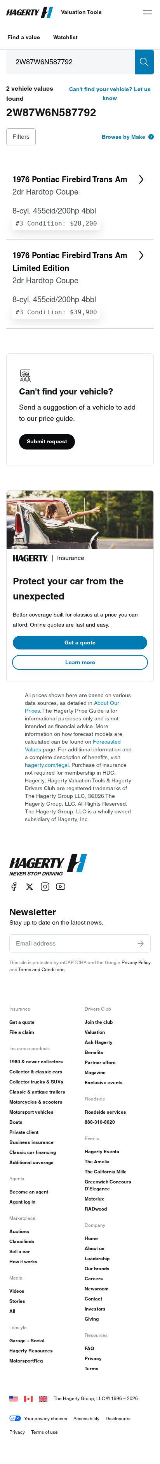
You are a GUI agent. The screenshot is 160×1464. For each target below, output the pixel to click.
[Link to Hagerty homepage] (48, 865)
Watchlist (65, 37)
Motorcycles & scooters (36, 1101)
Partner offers (100, 1062)
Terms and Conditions (41, 969)
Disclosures (118, 1418)
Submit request (47, 441)
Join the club (99, 1022)
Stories (17, 1301)
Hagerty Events (102, 1151)
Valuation (95, 1032)
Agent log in (22, 1201)
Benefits (94, 1052)
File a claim (21, 1032)
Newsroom (97, 1288)
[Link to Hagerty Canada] (28, 1398)
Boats (16, 1122)
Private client (23, 1132)
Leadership (97, 1258)
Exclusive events (104, 1082)
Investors (95, 1308)
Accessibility (86, 1418)
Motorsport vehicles (31, 1111)
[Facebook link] (14, 887)
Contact (93, 1298)
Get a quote (80, 642)
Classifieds (21, 1241)
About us (94, 1248)
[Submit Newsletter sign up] (140, 944)
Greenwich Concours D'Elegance (108, 1185)
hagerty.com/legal (47, 765)
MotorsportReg (26, 1360)
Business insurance (31, 1142)
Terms (92, 1368)
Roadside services (105, 1111)
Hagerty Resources (31, 1350)
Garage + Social (26, 1340)
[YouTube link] (60, 887)
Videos (16, 1290)
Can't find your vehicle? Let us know (110, 93)
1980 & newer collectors (36, 1061)
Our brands (97, 1268)
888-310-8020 (100, 1122)
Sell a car (19, 1251)
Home (91, 1238)
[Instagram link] (45, 887)
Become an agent (28, 1191)
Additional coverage (31, 1162)
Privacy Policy (136, 962)
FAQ (89, 1348)
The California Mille (106, 1171)
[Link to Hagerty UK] (43, 1398)
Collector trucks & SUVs (36, 1081)
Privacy (93, 1358)
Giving (92, 1318)
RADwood (96, 1208)
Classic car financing (32, 1152)
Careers (94, 1278)
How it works (23, 1261)
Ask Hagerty (99, 1042)
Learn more (80, 662)
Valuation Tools (81, 12)
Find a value (23, 37)
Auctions (19, 1231)
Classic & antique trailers (37, 1091)
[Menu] (147, 12)
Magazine (95, 1072)
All (12, 1311)
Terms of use (44, 1432)
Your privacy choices (45, 1418)
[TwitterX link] (29, 887)
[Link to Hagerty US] (13, 1398)
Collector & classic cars (36, 1071)
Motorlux (94, 1198)
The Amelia (97, 1161)
